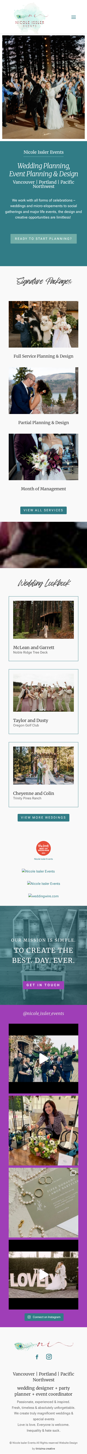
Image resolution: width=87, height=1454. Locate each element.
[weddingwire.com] (43, 896)
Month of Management (43, 488)
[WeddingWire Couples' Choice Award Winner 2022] (43, 884)
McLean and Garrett (33, 647)
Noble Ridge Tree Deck (30, 652)
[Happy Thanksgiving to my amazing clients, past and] (43, 1130)
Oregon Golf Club (26, 725)
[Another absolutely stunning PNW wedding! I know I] (43, 1058)
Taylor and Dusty (30, 720)
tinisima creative (45, 1448)
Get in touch (43, 985)
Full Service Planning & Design (43, 356)
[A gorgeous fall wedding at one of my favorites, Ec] (43, 1202)
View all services (43, 510)
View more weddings (43, 817)
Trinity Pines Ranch (27, 798)
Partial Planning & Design (43, 422)
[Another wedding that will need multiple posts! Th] (43, 1275)
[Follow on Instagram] (48, 1357)
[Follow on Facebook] (37, 1356)
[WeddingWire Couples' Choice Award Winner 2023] (38, 871)
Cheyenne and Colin (33, 793)
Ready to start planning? (43, 238)
